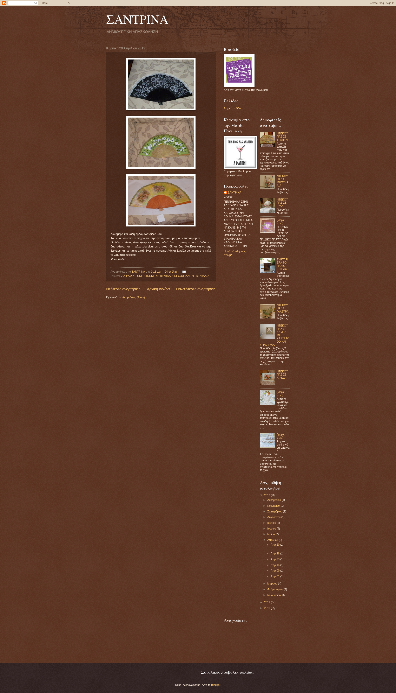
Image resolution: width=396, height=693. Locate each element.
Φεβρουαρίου (275, 589)
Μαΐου (271, 534)
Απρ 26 (275, 553)
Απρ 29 (275, 544)
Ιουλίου (272, 522)
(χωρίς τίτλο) (280, 221)
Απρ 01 (275, 576)
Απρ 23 (275, 559)
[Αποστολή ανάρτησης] (184, 271)
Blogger (215, 684)
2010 (267, 608)
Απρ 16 (275, 565)
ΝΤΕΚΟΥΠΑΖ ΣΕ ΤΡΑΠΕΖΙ (282, 136)
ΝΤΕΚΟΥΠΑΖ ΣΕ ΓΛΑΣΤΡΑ (283, 308)
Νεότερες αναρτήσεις (123, 289)
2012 (267, 495)
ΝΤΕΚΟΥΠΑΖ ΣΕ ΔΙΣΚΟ (282, 374)
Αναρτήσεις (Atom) (133, 297)
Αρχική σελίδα (158, 289)
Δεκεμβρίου (274, 500)
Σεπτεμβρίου (275, 511)
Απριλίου (273, 539)
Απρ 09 (275, 570)
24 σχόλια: (171, 271)
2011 (267, 602)
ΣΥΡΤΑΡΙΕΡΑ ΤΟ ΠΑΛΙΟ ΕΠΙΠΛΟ (282, 264)
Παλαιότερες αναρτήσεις (196, 289)
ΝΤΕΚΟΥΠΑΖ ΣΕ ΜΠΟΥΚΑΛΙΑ (283, 181)
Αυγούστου (274, 517)
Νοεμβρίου (273, 505)
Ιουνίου (272, 528)
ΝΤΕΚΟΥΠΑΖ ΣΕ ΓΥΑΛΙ (282, 203)
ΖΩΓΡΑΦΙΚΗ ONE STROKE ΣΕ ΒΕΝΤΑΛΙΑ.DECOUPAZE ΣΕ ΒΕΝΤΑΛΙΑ (165, 276)
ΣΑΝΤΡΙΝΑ (137, 19)
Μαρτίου (272, 583)
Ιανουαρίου (274, 595)
